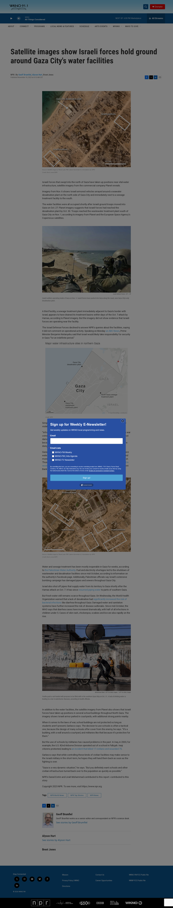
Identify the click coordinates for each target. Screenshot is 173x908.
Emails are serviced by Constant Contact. (101, 470)
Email (53, 435)
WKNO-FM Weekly (63, 452)
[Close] (123, 420)
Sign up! (86, 477)
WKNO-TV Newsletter (64, 459)
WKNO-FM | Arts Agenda (66, 455)
